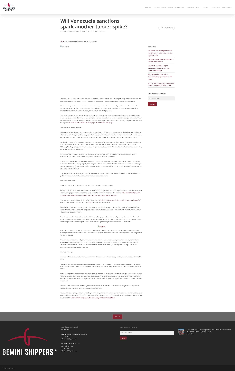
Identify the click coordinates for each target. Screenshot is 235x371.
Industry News (100, 31)
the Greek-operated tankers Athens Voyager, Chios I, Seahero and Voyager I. (91, 123)
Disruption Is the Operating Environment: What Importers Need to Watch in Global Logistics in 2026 (160, 53)
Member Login (65, 329)
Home (62, 41)
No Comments (168, 27)
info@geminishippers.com (69, 339)
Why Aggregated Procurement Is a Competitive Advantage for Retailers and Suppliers (160, 77)
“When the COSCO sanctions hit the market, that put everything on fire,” (119, 200)
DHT (90, 202)
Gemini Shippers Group (71, 31)
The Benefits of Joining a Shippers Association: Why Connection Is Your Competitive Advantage (159, 68)
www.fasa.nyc (65, 336)
